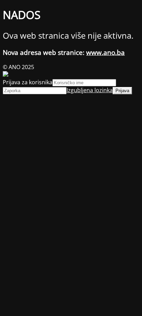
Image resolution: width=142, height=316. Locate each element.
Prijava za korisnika (27, 82)
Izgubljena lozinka (90, 90)
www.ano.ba (105, 52)
